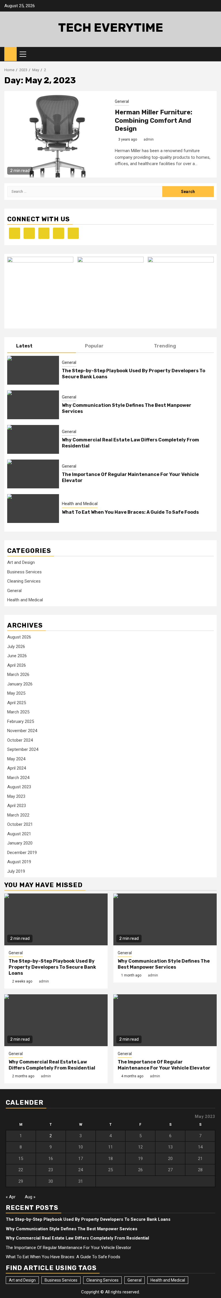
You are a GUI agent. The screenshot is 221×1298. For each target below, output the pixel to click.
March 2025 (18, 712)
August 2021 (19, 833)
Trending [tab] (165, 346)
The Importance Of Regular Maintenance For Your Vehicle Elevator (164, 1065)
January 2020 (20, 843)
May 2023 (16, 796)
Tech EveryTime (110, 27)
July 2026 (16, 646)
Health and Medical (80, 503)
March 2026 (18, 674)
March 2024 (18, 777)
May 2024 (16, 759)
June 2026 (17, 655)
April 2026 (16, 665)
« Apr (11, 1196)
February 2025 (20, 721)
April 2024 (16, 768)
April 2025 (16, 702)
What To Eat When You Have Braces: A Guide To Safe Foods (130, 512)
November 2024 (22, 730)
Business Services (24, 572)
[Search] (212, 54)
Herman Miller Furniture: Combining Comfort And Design (153, 120)
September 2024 (22, 749)
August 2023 (19, 786)
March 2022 (18, 815)
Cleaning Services (24, 581)
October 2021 (20, 824)
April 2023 (16, 805)
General (122, 101)
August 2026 (19, 637)
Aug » (30, 1196)
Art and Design (21, 562)
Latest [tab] (24, 346)
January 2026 (20, 684)
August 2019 (19, 861)
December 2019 (22, 852)
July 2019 (16, 871)
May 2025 (16, 693)
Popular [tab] (94, 346)
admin (149, 139)
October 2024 (20, 740)
